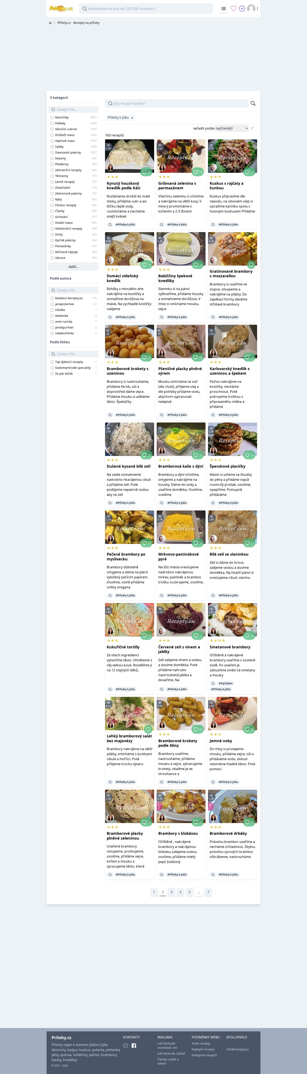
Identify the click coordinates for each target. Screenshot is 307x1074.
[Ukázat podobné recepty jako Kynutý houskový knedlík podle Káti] (110, 224)
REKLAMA (165, 1037)
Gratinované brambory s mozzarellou (231, 274)
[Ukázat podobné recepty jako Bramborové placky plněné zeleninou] (110, 874)
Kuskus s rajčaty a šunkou (227, 186)
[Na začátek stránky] (298, 1065)
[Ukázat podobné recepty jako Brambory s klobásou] (161, 874)
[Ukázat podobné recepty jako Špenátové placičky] (213, 502)
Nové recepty (201, 1043)
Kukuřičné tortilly (123, 646)
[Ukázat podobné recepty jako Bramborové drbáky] (213, 874)
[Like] (251, 264)
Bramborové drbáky (228, 833)
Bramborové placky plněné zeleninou (125, 836)
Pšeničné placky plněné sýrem (180, 371)
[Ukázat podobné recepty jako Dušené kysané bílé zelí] (110, 502)
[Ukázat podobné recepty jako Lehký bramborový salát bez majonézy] (110, 782)
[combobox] (146, 8)
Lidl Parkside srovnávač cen (167, 1045)
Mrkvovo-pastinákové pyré (178, 556)
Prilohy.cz (61, 1037)
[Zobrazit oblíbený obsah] (234, 8)
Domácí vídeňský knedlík (122, 278)
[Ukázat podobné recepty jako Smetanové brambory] (213, 683)
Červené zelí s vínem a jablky (179, 649)
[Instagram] (125, 1045)
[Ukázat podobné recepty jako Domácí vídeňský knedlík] (110, 317)
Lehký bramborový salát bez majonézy (129, 738)
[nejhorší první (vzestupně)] (252, 128)
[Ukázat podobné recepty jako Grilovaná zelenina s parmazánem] (161, 224)
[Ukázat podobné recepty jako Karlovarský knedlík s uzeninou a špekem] (213, 414)
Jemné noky (221, 740)
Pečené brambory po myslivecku (126, 556)
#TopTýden (226, 683)
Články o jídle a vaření (168, 1061)
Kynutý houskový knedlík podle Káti (123, 186)
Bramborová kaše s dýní (180, 466)
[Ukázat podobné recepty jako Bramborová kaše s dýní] (161, 502)
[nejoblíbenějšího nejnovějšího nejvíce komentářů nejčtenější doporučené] (232, 128)
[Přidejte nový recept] (242, 8)
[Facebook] (133, 1045)
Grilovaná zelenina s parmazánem (177, 186)
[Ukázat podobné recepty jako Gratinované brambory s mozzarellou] (213, 317)
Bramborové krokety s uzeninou (127, 371)
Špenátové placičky (227, 466)
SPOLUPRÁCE (236, 1037)
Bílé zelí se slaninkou (229, 554)
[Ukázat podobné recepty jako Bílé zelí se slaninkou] (213, 595)
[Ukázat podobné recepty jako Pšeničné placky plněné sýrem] (161, 414)
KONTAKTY (131, 1037)
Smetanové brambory (230, 646)
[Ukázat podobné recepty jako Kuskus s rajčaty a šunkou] (213, 224)
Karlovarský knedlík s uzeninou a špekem (230, 371)
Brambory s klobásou (178, 833)
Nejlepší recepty (203, 1049)
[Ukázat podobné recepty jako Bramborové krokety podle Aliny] (161, 782)
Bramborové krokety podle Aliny (177, 743)
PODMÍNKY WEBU (206, 1037)
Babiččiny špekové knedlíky (175, 278)
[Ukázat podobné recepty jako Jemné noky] (213, 782)
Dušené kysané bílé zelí (128, 466)
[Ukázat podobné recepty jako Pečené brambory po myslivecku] (110, 595)
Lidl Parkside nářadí (171, 1053)
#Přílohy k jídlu (125, 224)
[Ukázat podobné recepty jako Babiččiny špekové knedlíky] (161, 317)
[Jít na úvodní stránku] (50, 23)
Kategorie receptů (204, 1055)
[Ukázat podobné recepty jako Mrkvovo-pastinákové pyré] (161, 595)
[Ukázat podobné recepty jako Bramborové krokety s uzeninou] (110, 414)
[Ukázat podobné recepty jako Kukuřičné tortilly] (110, 689)
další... (73, 266)
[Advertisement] (153, 57)
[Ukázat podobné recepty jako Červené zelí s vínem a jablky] (161, 689)
